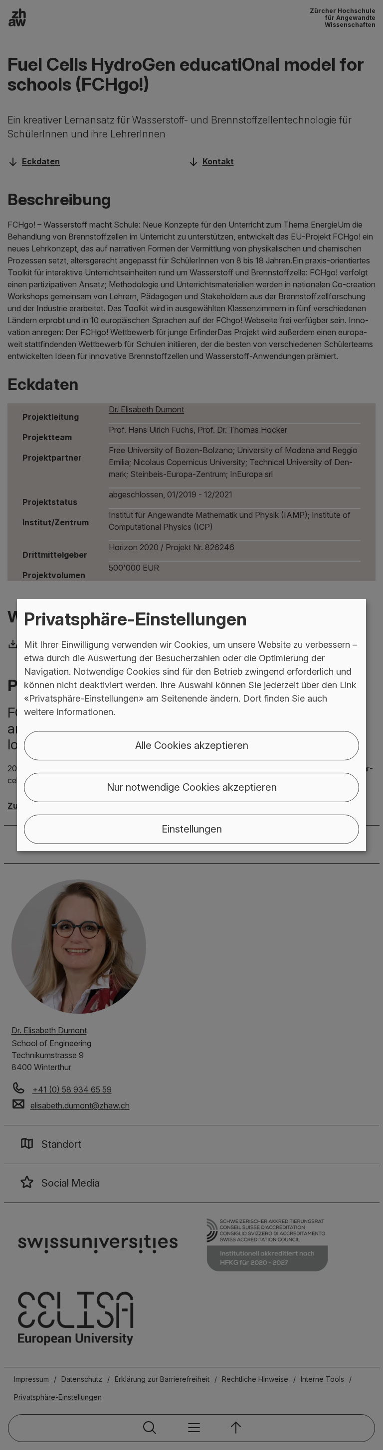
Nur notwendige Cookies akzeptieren (192, 787)
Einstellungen (192, 829)
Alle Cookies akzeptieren (191, 745)
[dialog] (191, 725)
